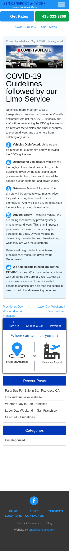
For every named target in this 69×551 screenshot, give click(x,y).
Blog (49, 523)
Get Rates (18, 16)
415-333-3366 (53, 16)
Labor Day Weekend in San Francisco (31, 410)
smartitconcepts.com (42, 529)
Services (55, 511)
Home (13, 511)
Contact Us (34, 515)
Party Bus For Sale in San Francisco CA (32, 390)
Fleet (34, 511)
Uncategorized (55, 41)
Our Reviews (48, 26)
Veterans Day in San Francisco (26, 403)
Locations (13, 515)
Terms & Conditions (29, 523)
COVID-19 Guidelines (20, 417)
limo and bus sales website (23, 397)
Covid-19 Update (25, 26)
